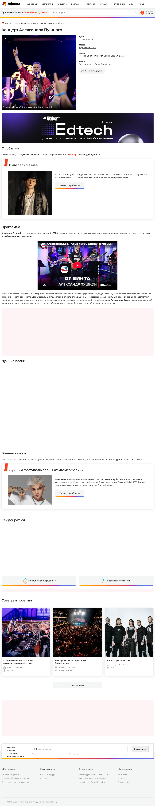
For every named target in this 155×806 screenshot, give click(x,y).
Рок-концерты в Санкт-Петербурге (48, 23)
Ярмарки (104, 4)
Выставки (76, 4)
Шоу (131, 4)
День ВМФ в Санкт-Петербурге (92, 778)
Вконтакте (122, 774)
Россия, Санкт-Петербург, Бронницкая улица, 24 (102, 55)
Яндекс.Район (124, 782)
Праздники (119, 4)
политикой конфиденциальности (73, 754)
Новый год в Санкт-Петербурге (92, 782)
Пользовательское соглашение (15, 782)
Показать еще (77, 685)
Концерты (62, 4)
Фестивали (47, 4)
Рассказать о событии (150, 12)
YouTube (121, 778)
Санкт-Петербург (47, 774)
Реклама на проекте (10, 774)
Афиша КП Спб (11, 23)
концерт (73, 154)
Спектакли (90, 4)
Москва (43, 778)
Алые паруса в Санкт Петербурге (93, 774)
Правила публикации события (15, 778)
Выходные (32, 4)
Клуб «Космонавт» (87, 47)
